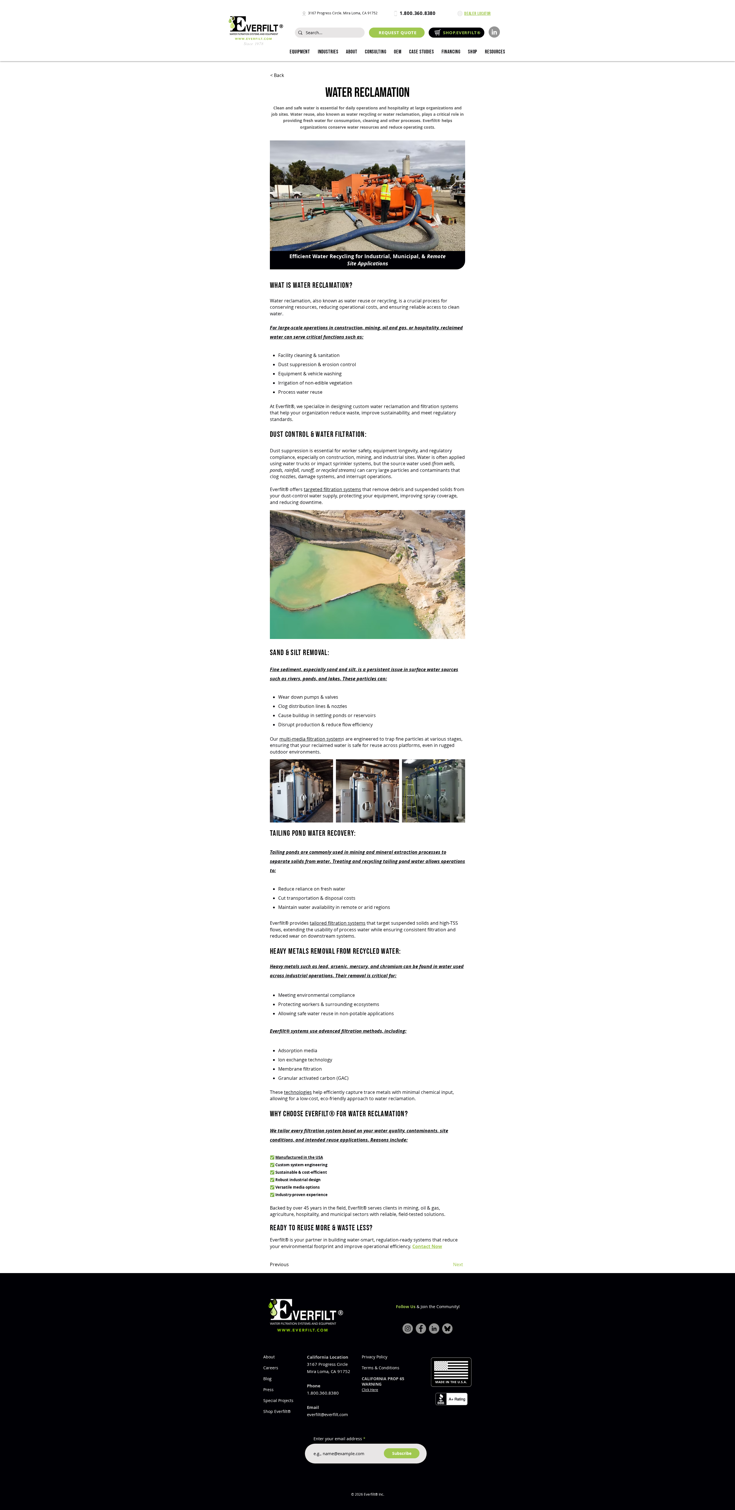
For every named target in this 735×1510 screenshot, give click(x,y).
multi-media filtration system (310, 739)
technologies (298, 1092)
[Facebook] (421, 1328)
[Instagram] (408, 1328)
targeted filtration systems (332, 489)
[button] (328, 52)
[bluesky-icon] (447, 1328)
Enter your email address (338, 1439)
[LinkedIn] (494, 32)
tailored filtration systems (337, 923)
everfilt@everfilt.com (327, 1414)
